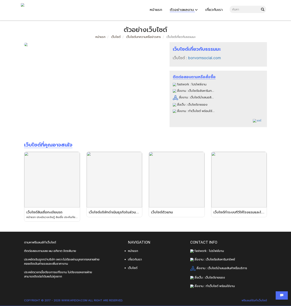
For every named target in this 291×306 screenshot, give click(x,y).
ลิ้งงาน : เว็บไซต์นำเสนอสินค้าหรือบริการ (204, 97)
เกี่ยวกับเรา (135, 259)
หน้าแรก (100, 37)
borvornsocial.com (204, 58)
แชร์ (258, 120)
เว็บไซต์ (115, 37)
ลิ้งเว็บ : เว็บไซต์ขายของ (191, 104)
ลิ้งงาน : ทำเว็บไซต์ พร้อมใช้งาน (196, 111)
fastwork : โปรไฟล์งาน (191, 84)
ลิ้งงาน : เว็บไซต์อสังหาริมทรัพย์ (197, 90)
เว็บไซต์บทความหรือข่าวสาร (143, 37)
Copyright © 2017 (37, 300)
